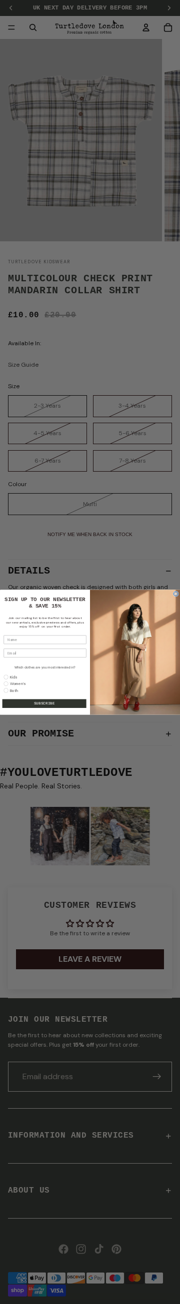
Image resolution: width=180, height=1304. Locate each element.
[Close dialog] (176, 593)
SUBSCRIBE (44, 703)
